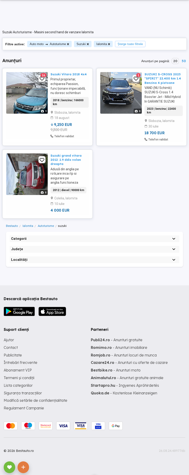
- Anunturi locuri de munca (124, 355)
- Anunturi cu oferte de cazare (129, 362)
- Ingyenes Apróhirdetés (125, 385)
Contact (11, 347)
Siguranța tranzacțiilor (23, 393)
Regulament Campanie (24, 408)
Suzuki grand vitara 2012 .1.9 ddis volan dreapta (66, 160)
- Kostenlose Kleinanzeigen (124, 393)
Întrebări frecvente (20, 362)
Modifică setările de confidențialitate (35, 400)
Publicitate (13, 355)
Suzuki (81, 44)
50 (184, 61)
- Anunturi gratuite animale (127, 377)
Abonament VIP (18, 370)
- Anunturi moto (116, 370)
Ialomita (101, 44)
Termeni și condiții (19, 377)
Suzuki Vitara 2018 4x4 (68, 74)
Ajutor (9, 340)
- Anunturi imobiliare (119, 347)
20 (175, 61)
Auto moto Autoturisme (48, 44)
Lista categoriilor (18, 385)
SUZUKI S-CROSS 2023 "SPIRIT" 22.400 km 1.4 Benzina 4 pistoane (163, 78)
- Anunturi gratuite (116, 340)
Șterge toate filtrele (130, 44)
